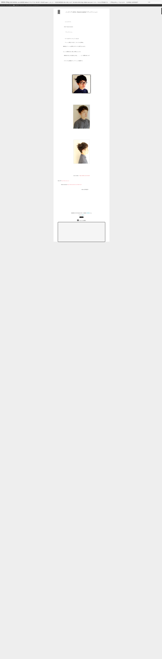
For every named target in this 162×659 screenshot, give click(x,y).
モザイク (17, 5)
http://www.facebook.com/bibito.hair (74, 184)
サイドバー (22, 5)
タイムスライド (36, 5)
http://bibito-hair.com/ (65, 180)
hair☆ (83, 215)
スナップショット (29, 5)
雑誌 (14, 5)
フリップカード (9, 5)
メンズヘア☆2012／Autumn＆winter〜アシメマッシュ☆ (81, 12)
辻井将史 (88, 213)
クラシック (3, 5)
